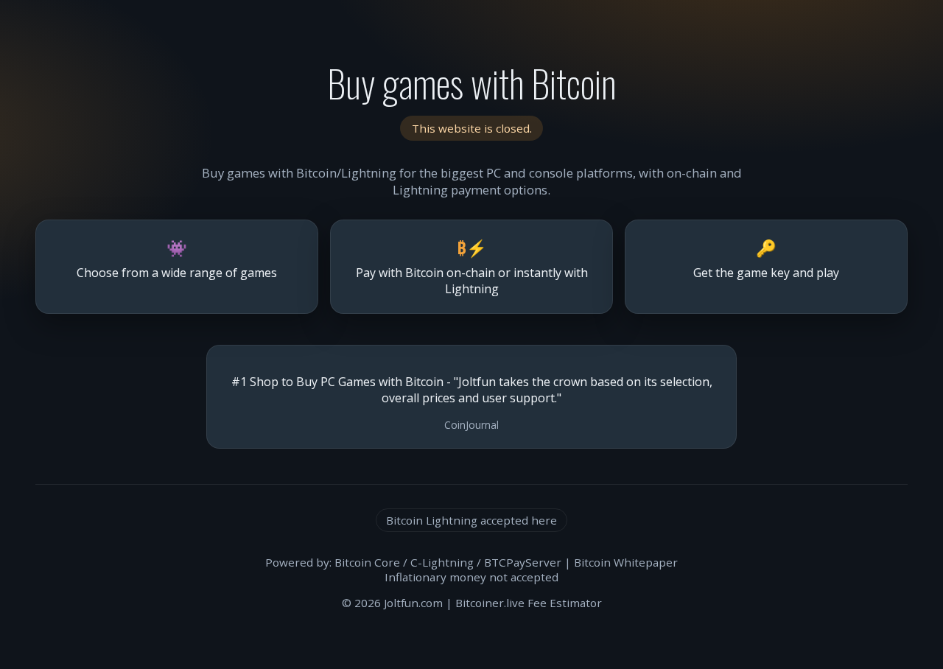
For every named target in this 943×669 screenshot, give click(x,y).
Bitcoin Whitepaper (626, 562)
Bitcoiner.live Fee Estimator (528, 602)
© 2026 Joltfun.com (392, 602)
